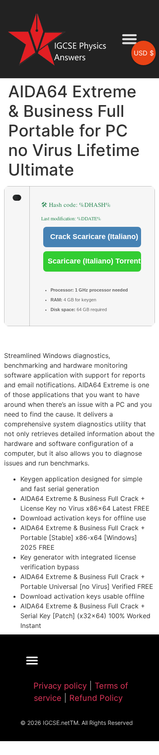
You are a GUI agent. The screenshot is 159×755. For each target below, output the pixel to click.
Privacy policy (60, 686)
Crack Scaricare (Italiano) (94, 237)
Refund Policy (96, 698)
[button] (129, 39)
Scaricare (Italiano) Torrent (94, 261)
